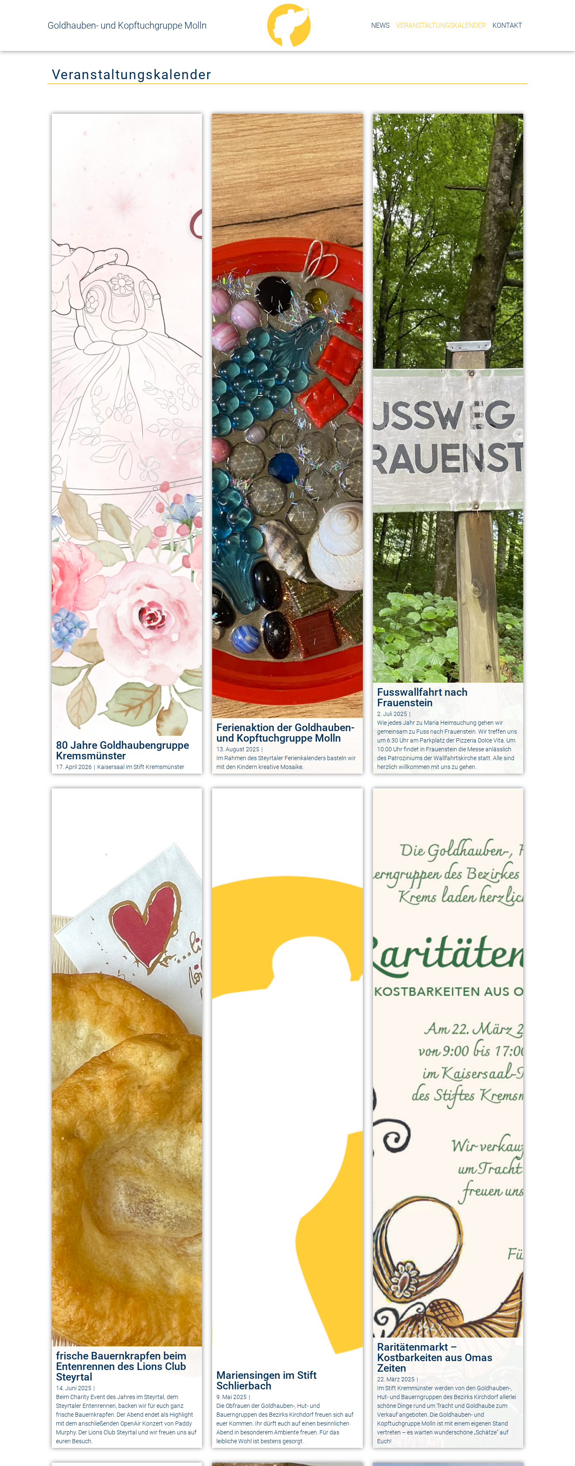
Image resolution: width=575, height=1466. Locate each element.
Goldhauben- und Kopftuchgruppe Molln (127, 25)
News (380, 25)
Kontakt (507, 25)
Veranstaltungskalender (441, 25)
